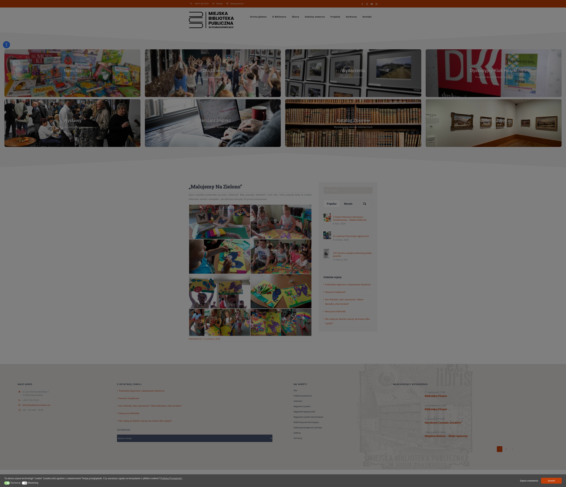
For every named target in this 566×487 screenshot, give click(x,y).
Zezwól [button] (551, 480)
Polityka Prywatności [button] (171, 478)
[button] (7, 483)
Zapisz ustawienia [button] (529, 480)
